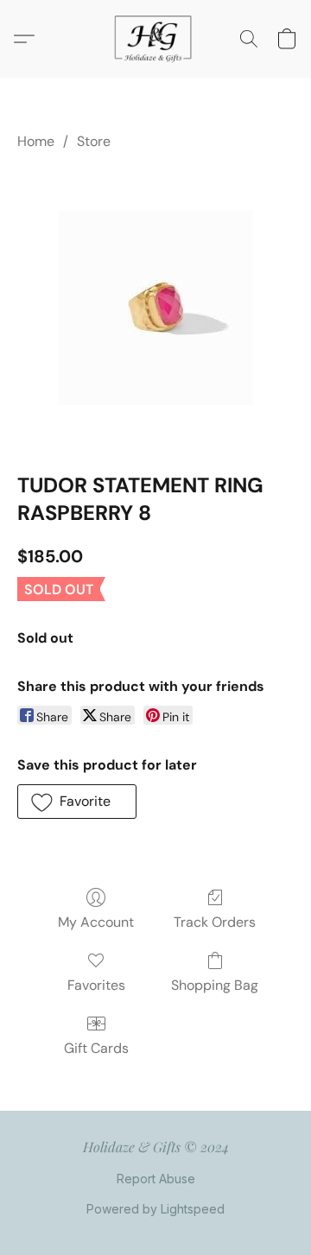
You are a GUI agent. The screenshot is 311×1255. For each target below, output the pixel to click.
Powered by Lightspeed (155, 1208)
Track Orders (215, 922)
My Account (96, 922)
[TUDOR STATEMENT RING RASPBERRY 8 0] (156, 308)
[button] (155, 39)
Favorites (96, 985)
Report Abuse (156, 1178)
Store (94, 141)
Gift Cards (96, 1048)
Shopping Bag (214, 985)
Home (35, 141)
